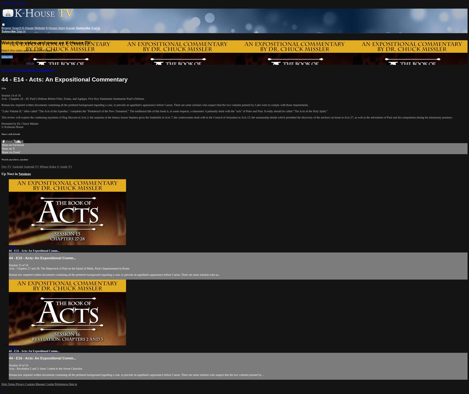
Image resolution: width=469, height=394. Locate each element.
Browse (6, 28)
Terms (12, 384)
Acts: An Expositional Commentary (28, 70)
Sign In (21, 31)
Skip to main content (13, 3)
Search (17, 28)
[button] (3, 24)
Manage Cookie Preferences (52, 384)
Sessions (25, 174)
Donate (70, 28)
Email (19, 141)
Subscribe (7, 56)
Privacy (20, 384)
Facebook (7, 141)
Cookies (30, 384)
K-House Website (33, 28)
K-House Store (55, 28)
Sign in (95, 28)
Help (4, 384)
